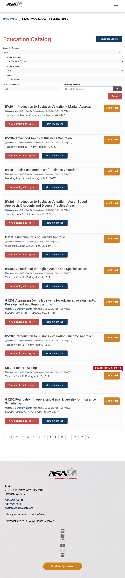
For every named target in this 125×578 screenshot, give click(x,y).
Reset (115, 96)
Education (10, 19)
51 (75, 437)
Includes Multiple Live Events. (20, 111)
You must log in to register (22, 124)
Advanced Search (109, 39)
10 (62, 437)
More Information (54, 124)
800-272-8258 (13, 504)
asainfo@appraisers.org (19, 508)
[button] (117, 88)
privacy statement (16, 514)
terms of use (37, 514)
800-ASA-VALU (14, 500)
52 (82, 437)
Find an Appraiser (62, 566)
